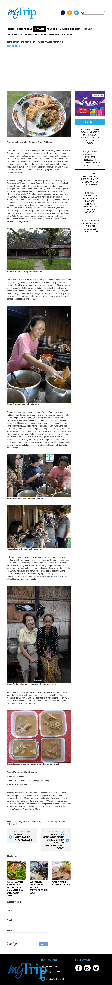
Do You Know (15, 34)
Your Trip (52, 29)
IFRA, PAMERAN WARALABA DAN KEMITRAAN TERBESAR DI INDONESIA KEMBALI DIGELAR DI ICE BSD (90, 158)
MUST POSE (40, 34)
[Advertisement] (56, 68)
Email (9, 920)
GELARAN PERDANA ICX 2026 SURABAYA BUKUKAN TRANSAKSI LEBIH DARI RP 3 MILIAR (90, 226)
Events (29, 34)
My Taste (39, 29)
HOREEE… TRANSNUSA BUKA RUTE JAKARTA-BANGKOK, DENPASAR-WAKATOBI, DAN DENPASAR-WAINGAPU (90, 202)
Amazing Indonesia (70, 29)
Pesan (10, 930)
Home (11, 29)
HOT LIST (87, 29)
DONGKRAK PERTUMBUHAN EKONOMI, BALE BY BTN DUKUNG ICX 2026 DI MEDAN (90, 179)
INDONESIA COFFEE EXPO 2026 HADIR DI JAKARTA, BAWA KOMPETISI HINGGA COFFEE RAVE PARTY (90, 136)
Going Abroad (24, 29)
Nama (9, 910)
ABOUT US (67, 34)
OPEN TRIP (54, 34)
